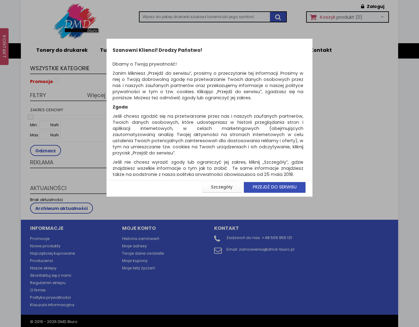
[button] (222, 187)
